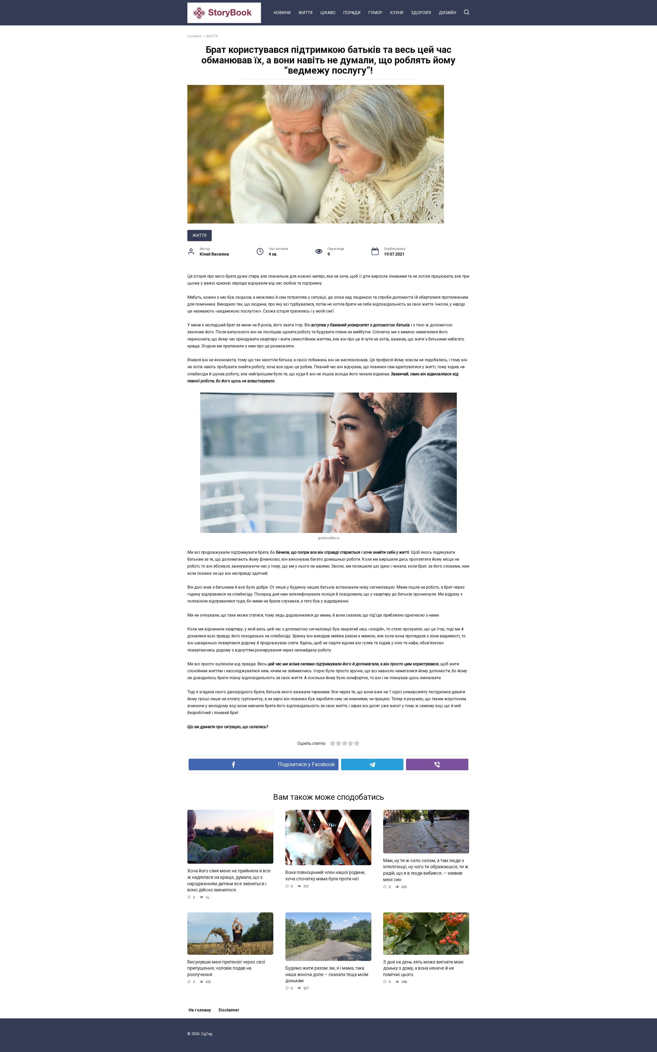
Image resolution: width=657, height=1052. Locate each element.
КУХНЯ (396, 12)
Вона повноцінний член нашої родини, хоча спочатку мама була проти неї (325, 875)
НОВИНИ (282, 12)
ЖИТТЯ (305, 12)
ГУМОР (375, 12)
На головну (200, 1010)
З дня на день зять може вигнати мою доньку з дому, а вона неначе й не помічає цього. (423, 968)
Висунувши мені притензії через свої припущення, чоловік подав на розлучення (226, 968)
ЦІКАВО (327, 12)
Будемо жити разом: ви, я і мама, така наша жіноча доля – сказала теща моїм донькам (326, 974)
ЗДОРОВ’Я (421, 12)
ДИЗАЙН (447, 12)
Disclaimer (229, 1010)
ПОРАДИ (352, 12)
